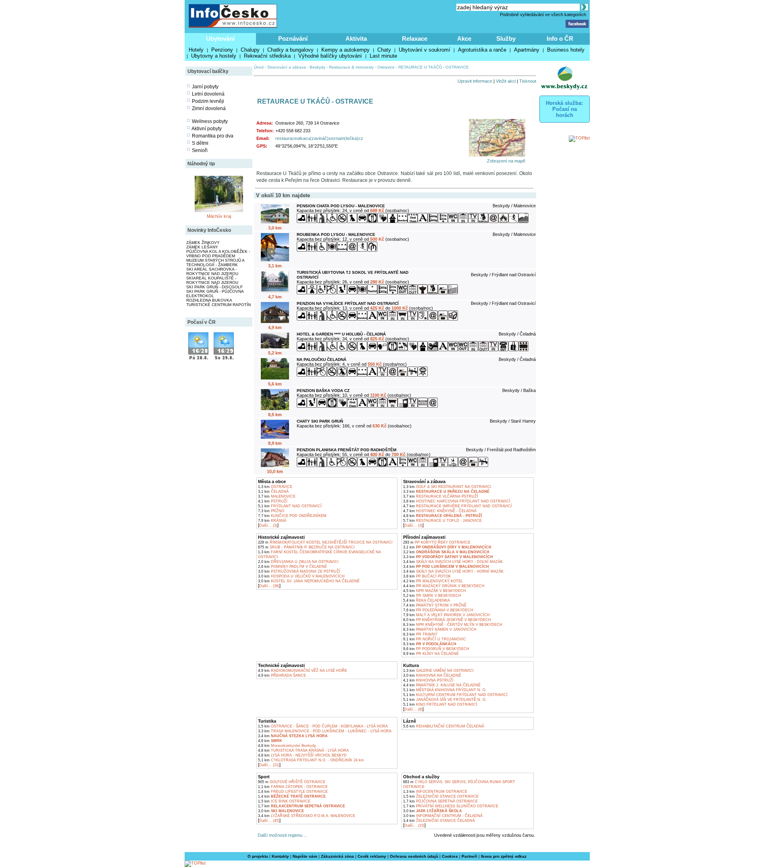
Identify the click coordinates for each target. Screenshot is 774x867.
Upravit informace (475, 81)
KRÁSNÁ (272, 521)
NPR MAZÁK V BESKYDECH (434, 591)
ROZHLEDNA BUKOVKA (209, 300)
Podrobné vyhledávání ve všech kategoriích (543, 14)
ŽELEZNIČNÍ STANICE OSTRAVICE (441, 796)
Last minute (383, 56)
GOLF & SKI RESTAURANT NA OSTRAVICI (447, 487)
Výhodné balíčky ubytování (330, 56)
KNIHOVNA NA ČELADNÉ (432, 675)
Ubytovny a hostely (213, 56)
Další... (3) (268, 525)
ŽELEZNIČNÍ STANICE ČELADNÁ (439, 821)
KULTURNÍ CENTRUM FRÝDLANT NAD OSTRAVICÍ (455, 695)
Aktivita (356, 38)
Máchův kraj (219, 216)
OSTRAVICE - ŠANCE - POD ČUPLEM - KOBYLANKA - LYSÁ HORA (323, 726)
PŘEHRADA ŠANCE (282, 675)
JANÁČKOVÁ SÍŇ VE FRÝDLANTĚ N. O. (445, 700)
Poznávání (293, 38)
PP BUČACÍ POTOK (427, 576)
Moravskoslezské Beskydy (287, 746)
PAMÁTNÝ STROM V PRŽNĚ (434, 605)
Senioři (200, 150)
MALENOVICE (276, 496)
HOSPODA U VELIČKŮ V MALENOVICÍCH (301, 576)
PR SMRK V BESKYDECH (432, 596)
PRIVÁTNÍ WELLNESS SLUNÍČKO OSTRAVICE (450, 806)
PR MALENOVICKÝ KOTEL (433, 581)
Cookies (450, 856)
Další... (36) (269, 586)
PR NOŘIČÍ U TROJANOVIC (434, 639)
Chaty (384, 50)
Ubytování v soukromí (424, 50)
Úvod (259, 67)
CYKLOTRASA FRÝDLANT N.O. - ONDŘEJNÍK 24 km (311, 760)
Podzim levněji (208, 101)
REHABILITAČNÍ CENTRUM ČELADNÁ (443, 726)
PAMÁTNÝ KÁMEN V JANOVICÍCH (439, 629)
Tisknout (527, 81)
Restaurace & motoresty (351, 67)
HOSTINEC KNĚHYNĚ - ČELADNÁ (439, 511)
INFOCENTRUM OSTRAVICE (435, 792)
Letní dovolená (208, 94)
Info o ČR (560, 38)
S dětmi (200, 143)
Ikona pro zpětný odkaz (503, 856)
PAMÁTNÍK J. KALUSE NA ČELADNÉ (442, 685)
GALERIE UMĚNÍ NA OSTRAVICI (438, 671)
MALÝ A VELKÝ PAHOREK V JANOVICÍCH (446, 615)
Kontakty (280, 856)
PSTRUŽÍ (272, 501)
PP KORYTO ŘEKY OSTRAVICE (436, 542)
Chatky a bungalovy (290, 50)
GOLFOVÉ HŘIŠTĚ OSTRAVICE (291, 782)
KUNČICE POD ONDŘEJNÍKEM (292, 516)
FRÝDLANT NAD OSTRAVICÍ (290, 506)
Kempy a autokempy (345, 50)
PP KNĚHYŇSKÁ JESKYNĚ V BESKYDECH (447, 620)
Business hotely (566, 50)
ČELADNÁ (273, 492)
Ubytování (220, 38)
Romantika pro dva (212, 136)
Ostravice (386, 67)
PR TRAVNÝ (420, 634)
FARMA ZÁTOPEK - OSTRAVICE (293, 787)
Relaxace (414, 38)
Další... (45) (269, 821)
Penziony (222, 50)
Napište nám (305, 856)
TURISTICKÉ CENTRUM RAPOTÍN (218, 304)
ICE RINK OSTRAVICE (284, 801)
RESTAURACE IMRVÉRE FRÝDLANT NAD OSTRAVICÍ (457, 506)
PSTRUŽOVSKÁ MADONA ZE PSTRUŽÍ (299, 571)
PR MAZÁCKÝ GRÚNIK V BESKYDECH (444, 586)
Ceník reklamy (372, 856)
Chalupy (250, 50)
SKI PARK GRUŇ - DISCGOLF (214, 287)
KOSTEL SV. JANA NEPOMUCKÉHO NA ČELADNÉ (309, 581)
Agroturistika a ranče (482, 50)
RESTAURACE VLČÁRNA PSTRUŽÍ (440, 496)
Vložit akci (506, 81)
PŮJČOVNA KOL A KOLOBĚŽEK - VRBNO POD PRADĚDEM (218, 253)
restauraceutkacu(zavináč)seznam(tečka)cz (319, 138)
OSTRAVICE (275, 487)
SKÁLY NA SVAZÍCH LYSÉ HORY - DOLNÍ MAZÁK (453, 562)
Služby (506, 38)
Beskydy (317, 67)
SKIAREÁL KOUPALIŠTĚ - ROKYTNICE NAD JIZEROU (212, 280)
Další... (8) (413, 709)
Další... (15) (414, 825)
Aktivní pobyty (206, 128)
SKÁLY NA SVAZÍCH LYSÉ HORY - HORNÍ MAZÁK (453, 571)
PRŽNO (271, 511)
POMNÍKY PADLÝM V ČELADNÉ (292, 567)
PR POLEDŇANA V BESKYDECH (438, 610)
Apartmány (526, 50)
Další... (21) (269, 765)
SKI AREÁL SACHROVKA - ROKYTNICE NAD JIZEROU (212, 271)
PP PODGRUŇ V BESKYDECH (436, 649)
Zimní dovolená (209, 108)
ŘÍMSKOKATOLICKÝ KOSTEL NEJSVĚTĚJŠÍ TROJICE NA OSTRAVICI (325, 542)
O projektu (258, 856)
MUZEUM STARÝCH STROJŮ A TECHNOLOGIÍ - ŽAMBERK (215, 262)
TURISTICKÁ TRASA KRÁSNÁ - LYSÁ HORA (303, 750)
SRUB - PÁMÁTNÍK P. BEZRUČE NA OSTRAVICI (306, 547)
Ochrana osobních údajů (414, 856)
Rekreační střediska (267, 56)
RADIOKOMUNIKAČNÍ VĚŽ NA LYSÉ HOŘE (302, 671)
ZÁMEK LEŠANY (202, 247)
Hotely (196, 50)
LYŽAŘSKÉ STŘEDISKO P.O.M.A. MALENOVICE (306, 816)
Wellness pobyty (210, 121)
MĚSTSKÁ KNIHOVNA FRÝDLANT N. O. (445, 690)
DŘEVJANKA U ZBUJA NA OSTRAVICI (298, 562)
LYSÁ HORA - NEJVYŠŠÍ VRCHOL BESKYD (302, 755)
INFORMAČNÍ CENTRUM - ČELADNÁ (443, 816)
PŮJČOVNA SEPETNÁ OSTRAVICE (440, 801)
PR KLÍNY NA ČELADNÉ (431, 654)
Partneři (469, 856)
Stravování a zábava (286, 67)
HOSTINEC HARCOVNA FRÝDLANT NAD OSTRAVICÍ (456, 501)
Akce (464, 38)
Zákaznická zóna (337, 856)
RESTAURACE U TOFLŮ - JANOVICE (442, 521)
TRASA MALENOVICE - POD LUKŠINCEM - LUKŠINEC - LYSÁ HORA (324, 731)
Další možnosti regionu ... (281, 835)
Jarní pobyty (205, 87)
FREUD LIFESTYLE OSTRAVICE (293, 792)
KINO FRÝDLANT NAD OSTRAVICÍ (440, 704)
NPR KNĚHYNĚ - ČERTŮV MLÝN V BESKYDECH (452, 625)
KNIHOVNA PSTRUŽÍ (428, 680)
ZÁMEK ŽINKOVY (203, 242)
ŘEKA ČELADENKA (426, 600)
